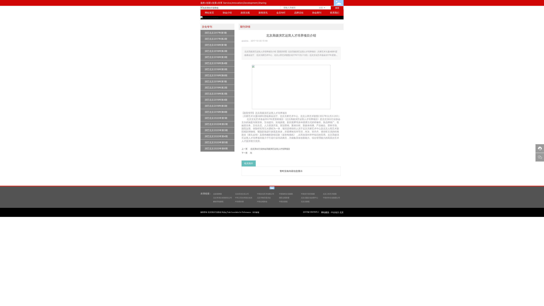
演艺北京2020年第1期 (216, 118)
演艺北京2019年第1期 (216, 81)
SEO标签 (255, 212)
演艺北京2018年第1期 (216, 44)
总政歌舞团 (217, 194)
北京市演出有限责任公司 (222, 198)
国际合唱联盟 (284, 198)
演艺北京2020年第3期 (216, 130)
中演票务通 (239, 201)
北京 (342, 212)
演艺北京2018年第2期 (216, 51)
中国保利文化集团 (286, 194)
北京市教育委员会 (264, 198)
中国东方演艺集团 (308, 194)
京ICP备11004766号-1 (311, 212)
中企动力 (335, 212)
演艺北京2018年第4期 (216, 63)
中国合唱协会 (262, 201)
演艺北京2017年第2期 (216, 38)
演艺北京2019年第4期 (216, 99)
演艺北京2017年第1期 (216, 32)
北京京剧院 (305, 201)
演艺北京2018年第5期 (216, 69)
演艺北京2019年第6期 (216, 111)
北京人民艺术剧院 (330, 194)
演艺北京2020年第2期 (216, 124)
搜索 (337, 8)
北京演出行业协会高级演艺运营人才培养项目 (270, 149)
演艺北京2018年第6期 (216, 75)
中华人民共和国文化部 (243, 198)
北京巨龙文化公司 (242, 194)
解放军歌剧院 (218, 201)
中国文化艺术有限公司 (265, 194)
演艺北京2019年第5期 (216, 105)
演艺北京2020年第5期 (216, 142)
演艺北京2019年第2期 (216, 87)
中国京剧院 (283, 201)
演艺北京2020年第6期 (216, 148)
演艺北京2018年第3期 (216, 57)
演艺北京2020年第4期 (216, 136)
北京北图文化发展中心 (309, 198)
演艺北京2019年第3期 (216, 93)
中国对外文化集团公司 (331, 198)
